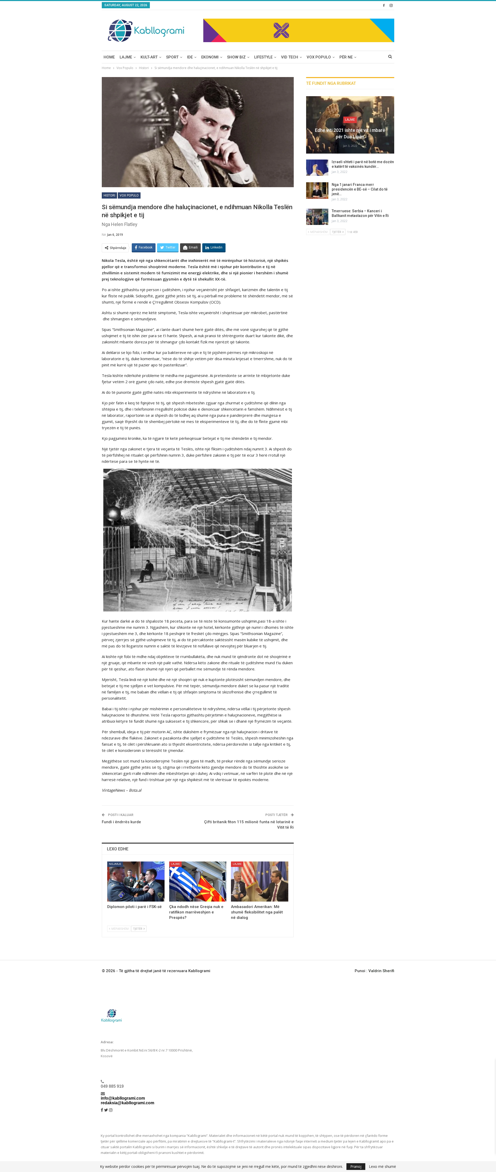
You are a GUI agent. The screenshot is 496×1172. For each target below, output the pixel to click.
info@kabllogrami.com (123, 1098)
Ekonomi (210, 57)
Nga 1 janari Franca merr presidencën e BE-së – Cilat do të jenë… (360, 189)
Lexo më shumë (382, 1166)
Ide (190, 57)
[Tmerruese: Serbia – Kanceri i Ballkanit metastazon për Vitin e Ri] (317, 217)
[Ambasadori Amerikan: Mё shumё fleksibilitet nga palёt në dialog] (259, 881)
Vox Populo (319, 57)
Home (109, 57)
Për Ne (346, 57)
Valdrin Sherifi (381, 971)
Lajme (126, 57)
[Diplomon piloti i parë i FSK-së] (136, 881)
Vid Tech (289, 57)
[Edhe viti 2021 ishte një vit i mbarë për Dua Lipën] (350, 125)
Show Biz (236, 57)
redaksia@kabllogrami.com (127, 1103)
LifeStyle (263, 57)
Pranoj (355, 1166)
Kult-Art (149, 57)
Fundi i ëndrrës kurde (121, 822)
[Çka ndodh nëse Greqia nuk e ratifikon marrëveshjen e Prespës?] (198, 881)
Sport (172, 57)
